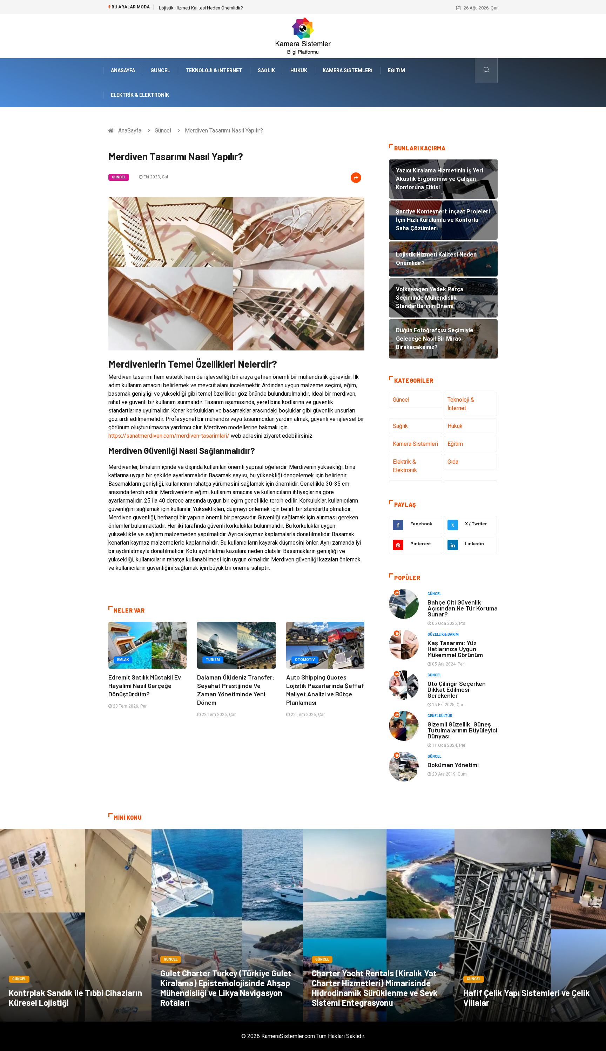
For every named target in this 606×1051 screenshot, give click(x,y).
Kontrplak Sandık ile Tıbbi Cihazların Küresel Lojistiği (75, 998)
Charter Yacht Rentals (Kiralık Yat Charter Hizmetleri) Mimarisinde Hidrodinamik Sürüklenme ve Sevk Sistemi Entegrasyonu (375, 988)
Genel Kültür (439, 716)
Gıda (452, 461)
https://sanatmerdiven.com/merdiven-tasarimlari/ (168, 435)
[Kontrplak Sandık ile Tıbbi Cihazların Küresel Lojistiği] (76, 925)
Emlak (123, 660)
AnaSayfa (123, 70)
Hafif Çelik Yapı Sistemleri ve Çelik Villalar (526, 998)
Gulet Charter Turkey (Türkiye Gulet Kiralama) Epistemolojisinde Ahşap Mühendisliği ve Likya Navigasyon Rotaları (225, 988)
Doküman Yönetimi (453, 765)
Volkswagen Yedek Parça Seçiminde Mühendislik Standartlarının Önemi (230, 8)
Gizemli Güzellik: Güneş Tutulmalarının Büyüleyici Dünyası (462, 730)
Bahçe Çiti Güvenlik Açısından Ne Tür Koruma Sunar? (462, 608)
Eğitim (396, 70)
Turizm (213, 660)
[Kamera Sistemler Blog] (303, 35)
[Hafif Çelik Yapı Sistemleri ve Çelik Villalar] (530, 925)
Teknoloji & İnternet (214, 70)
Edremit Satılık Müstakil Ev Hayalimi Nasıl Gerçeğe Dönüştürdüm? (144, 685)
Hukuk (298, 70)
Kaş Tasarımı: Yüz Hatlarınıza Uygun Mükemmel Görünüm (455, 648)
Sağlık (266, 70)
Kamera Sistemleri (347, 70)
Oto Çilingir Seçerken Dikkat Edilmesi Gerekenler (456, 689)
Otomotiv (305, 660)
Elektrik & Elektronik (140, 95)
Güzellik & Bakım (443, 634)
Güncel (160, 70)
